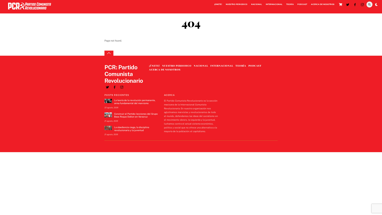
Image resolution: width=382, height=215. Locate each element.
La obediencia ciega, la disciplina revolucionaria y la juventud (131, 129)
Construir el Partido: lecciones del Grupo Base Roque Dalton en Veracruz (136, 115)
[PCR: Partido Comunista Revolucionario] (29, 10)
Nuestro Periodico (236, 4)
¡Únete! (218, 4)
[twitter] (348, 4)
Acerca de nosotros (323, 4)
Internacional (274, 4)
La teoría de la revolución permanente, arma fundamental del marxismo (134, 102)
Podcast (302, 4)
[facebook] (355, 4)
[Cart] (341, 4)
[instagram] (362, 4)
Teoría (290, 4)
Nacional (256, 4)
